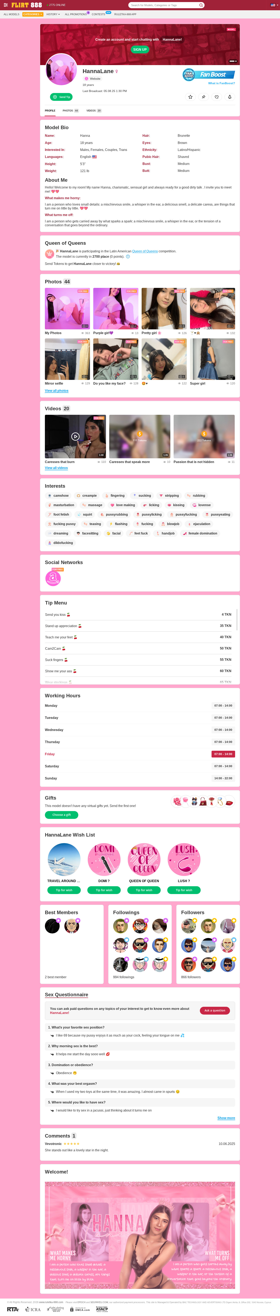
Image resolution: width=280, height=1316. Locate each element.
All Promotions (76, 14)
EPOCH (81, 1302)
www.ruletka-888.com (51, 1302)
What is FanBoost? (221, 83)
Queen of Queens (145, 251)
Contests (98, 14)
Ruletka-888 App (125, 14)
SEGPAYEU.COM (99, 1302)
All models (11, 14)
